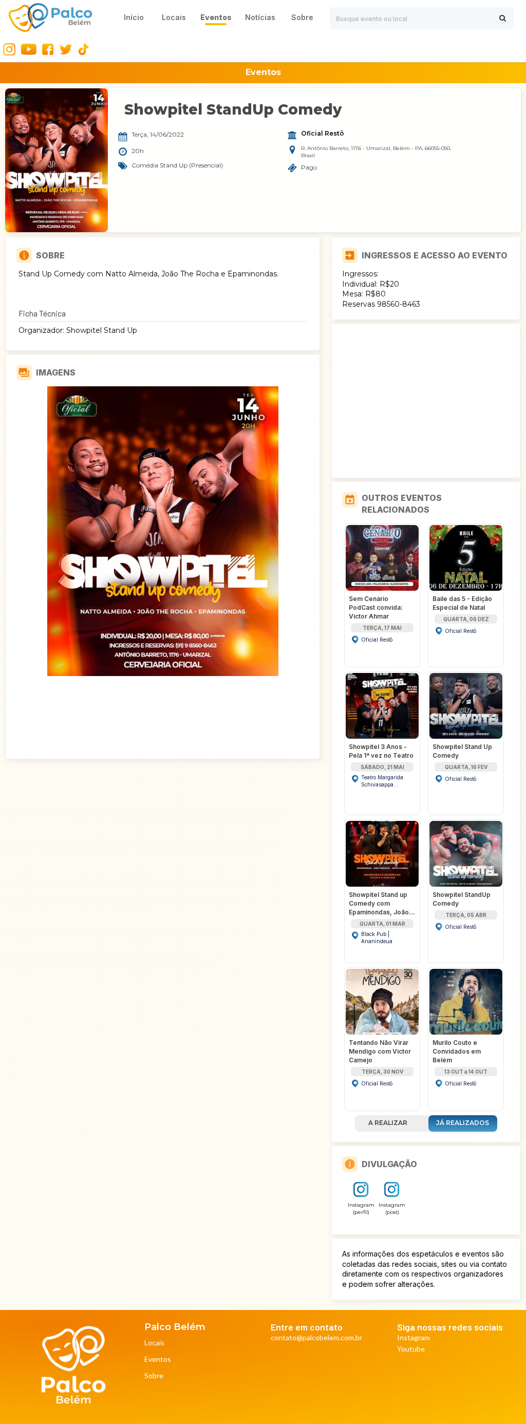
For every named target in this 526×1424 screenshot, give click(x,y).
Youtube (411, 1349)
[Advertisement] (426, 401)
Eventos (157, 1359)
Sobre (153, 1376)
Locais (154, 1343)
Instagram (413, 1338)
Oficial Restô (322, 133)
